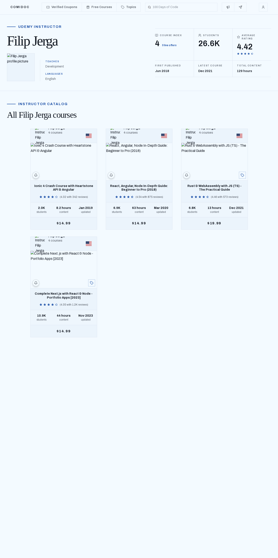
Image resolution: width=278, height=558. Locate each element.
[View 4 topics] (242, 175)
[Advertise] (228, 7)
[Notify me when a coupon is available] (35, 175)
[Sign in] (263, 7)
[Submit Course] (240, 7)
